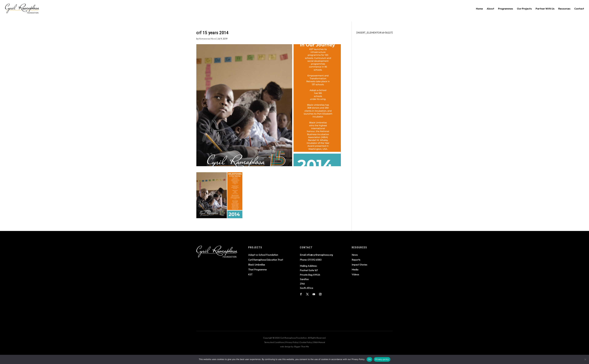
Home (479, 9)
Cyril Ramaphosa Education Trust (265, 259)
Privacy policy (382, 359)
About (490, 9)
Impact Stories (359, 264)
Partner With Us (545, 9)
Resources (564, 9)
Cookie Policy (306, 342)
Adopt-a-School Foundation (263, 254)
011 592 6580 (315, 259)
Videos (355, 274)
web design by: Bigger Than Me (294, 346)
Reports (356, 259)
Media (355, 269)
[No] (585, 359)
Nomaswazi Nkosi (207, 38)
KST (250, 274)
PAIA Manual (319, 342)
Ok (369, 359)
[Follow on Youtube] (313, 294)
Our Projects (524, 9)
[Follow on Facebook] (300, 294)
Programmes (505, 9)
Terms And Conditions (274, 342)
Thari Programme (257, 269)
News (355, 254)
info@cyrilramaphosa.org (320, 254)
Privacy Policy (291, 342)
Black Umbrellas (256, 264)
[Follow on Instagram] (320, 294)
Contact (579, 9)
